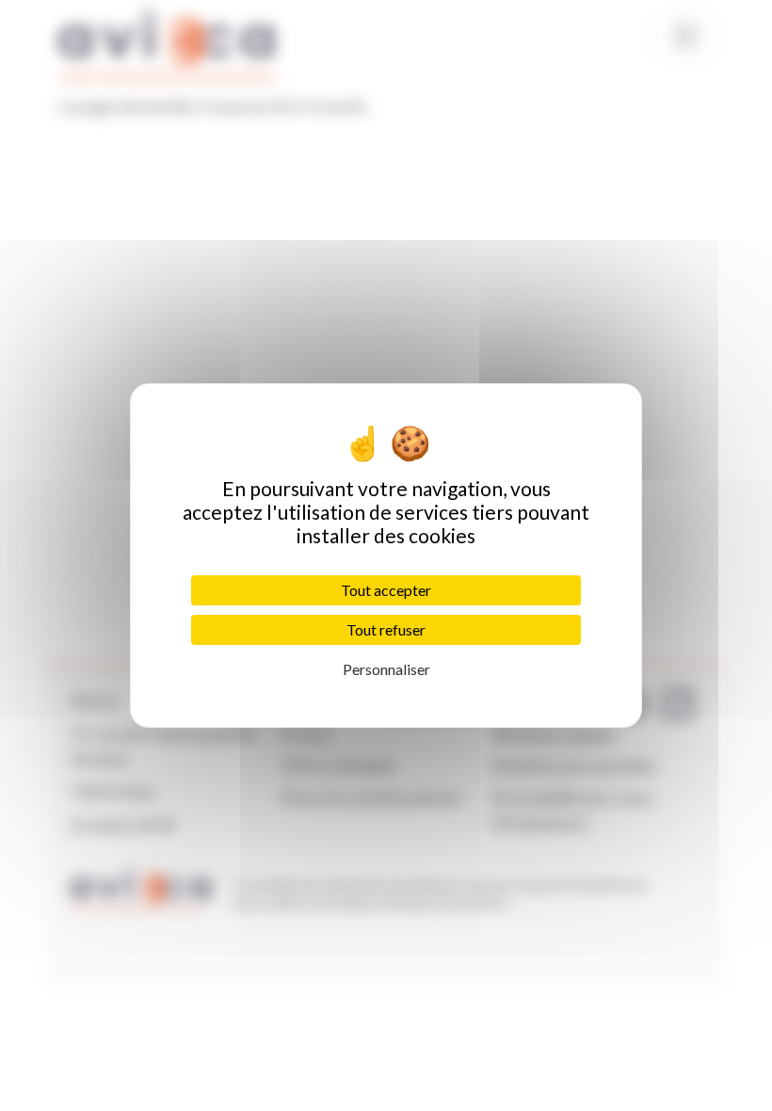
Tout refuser (386, 629)
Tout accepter (386, 590)
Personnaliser (386, 669)
